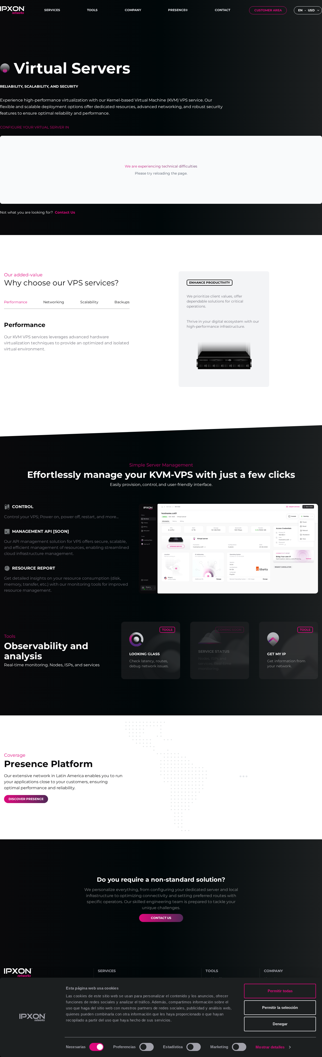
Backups (122, 302)
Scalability (89, 302)
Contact (222, 10)
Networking (53, 302)
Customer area (268, 10)
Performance (15, 302)
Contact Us (65, 212)
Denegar (280, 1024)
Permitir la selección (280, 1007)
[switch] (146, 1047)
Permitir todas (280, 991)
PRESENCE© (178, 10)
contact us (161, 918)
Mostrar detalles (270, 1047)
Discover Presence (26, 799)
